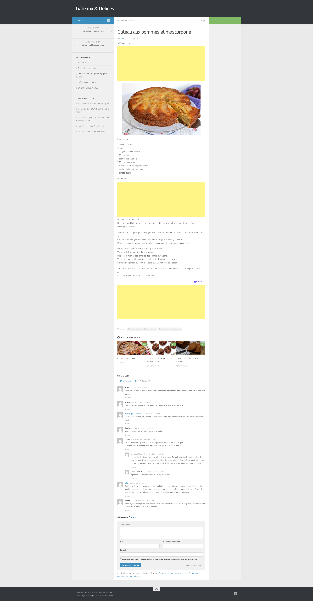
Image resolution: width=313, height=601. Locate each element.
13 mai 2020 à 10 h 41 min (154, 472)
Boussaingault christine (133, 414)
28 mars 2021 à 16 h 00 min (139, 483)
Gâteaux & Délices (95, 8)
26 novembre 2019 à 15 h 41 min (143, 440)
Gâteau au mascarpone (135, 329)
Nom (122, 541)
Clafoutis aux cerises (126, 358)
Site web (123, 550)
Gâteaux (130, 21)
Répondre (128, 398)
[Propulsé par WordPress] (93, 596)
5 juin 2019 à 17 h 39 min (152, 414)
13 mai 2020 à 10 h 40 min (154, 454)
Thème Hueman (107, 596)
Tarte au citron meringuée (99, 103)
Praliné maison (99, 126)
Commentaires (128, 381)
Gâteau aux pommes (150, 329)
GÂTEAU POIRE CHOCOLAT (88, 88)
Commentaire (125, 525)
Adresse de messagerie (172, 541)
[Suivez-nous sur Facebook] (108, 20)
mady (123, 38)
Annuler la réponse (194, 565)
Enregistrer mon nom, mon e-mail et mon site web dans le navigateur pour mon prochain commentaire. (160, 559)
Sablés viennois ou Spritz (87, 68)
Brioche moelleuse (97, 132)
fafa (126, 483)
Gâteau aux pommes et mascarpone (170, 329)
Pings (146, 381)
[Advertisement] (161, 63)
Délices (120, 21)
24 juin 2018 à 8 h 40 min (140, 388)
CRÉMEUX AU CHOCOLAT (87, 82)
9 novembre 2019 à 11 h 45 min (144, 428)
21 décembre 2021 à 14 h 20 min (143, 501)
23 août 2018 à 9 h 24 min (142, 402)
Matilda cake (82, 62)
